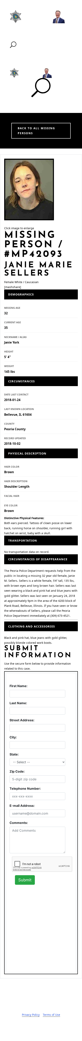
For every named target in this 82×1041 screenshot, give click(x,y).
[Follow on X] (37, 1026)
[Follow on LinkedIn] (53, 1026)
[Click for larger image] (29, 189)
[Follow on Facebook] (29, 1026)
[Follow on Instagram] (45, 1026)
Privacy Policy (31, 1015)
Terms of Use (51, 1015)
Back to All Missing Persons (36, 130)
